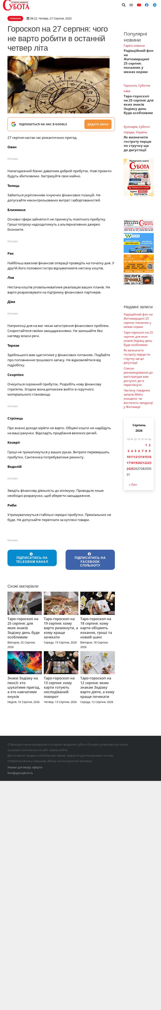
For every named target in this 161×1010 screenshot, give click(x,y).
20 (139, 463)
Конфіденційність (20, 773)
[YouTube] (139, 4)
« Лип (133, 484)
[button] (124, 5)
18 (132, 463)
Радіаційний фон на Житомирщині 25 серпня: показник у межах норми (138, 61)
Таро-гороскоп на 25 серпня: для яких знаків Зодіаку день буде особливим (23, 628)
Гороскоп (130, 85)
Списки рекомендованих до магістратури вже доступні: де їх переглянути (138, 376)
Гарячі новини (134, 46)
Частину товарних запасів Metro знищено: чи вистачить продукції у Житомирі (138, 398)
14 (142, 457)
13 (139, 457)
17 (128, 463)
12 (135, 457)
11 (132, 457)
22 (146, 463)
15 (146, 457)
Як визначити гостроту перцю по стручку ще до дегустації (137, 143)
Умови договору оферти (24, 767)
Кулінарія (130, 127)
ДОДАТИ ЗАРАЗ (98, 124)
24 (128, 469)
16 (149, 457)
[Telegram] (154, 4)
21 (142, 463)
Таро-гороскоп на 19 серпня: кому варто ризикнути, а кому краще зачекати (61, 628)
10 (128, 457)
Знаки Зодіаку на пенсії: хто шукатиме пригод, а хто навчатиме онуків (23, 687)
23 (149, 463)
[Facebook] (146, 4)
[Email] (131, 4)
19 (135, 463)
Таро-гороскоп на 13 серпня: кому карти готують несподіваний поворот (59, 687)
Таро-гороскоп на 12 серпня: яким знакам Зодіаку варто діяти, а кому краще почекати (97, 687)
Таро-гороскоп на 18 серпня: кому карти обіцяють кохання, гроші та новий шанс (96, 628)
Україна (141, 132)
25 (132, 469)
